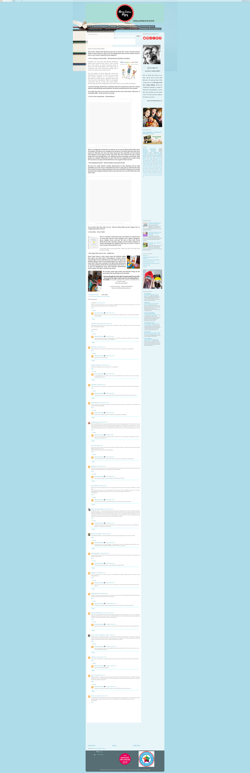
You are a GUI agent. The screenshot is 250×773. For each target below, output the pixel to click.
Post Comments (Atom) (99, 748)
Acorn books (94, 485)
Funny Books (157, 162)
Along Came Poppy (99, 312)
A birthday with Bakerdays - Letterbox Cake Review (155, 223)
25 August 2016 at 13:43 (99, 675)
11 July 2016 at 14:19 (110, 355)
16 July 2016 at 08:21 (102, 485)
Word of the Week (147, 159)
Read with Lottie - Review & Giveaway (154, 243)
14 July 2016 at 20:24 (101, 466)
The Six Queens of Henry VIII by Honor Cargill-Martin (151, 304)
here (158, 34)
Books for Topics (148, 156)
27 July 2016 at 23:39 (110, 563)
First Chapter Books (155, 158)
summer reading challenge (157, 175)
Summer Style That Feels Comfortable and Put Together (151, 314)
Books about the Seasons (150, 167)
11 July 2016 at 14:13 (110, 412)
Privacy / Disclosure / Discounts (96, 31)
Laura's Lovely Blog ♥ (149, 312)
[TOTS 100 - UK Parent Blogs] (99, 754)
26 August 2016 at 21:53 (111, 624)
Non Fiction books (154, 155)
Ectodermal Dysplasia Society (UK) (151, 260)
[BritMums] (100, 751)
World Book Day (155, 172)
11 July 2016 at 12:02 (101, 384)
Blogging (155, 171)
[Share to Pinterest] (107, 294)
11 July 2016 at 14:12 (110, 336)
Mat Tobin (93, 384)
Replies (94, 310)
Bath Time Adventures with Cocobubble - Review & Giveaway (154, 233)
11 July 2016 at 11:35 (101, 347)
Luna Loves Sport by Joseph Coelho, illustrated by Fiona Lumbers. (152, 333)
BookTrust (145, 255)
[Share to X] (104, 294)
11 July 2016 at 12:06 (104, 402)
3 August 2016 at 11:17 (110, 635)
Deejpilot (138, 769)
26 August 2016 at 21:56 (111, 686)
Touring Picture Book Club (147, 26)
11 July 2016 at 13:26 (102, 422)
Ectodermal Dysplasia (133, 28)
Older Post (136, 745)
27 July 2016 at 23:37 (110, 523)
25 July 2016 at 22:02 (100, 572)
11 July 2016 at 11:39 (105, 365)
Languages (122, 28)
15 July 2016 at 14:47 (110, 456)
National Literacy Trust (148, 261)
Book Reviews (99, 296)
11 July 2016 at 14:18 (110, 373)
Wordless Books (157, 173)
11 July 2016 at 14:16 (110, 393)
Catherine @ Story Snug (97, 323)
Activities (93, 296)
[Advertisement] (114, 734)
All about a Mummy (95, 365)
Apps (150, 171)
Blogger (148, 769)
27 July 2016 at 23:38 (110, 542)
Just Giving (110, 31)
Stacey (92, 695)
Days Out (151, 160)
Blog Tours (135, 26)
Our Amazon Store (155, 28)
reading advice (148, 162)
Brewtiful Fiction (95, 402)
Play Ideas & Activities (111, 28)
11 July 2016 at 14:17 (110, 434)
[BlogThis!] (103, 294)
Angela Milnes (94, 593)
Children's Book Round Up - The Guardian (150, 258)
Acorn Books (147, 293)
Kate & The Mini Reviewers (101, 26)
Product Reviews (148, 153)
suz (92, 445)
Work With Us (144, 28)
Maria (92, 675)
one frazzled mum (95, 553)
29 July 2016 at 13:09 (103, 593)
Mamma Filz (147, 331)
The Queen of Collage (96, 533)
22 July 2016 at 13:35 (104, 553)
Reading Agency (147, 265)
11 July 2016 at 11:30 (107, 323)
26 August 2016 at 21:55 (111, 646)
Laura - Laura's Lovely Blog (98, 635)
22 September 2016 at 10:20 (101, 695)
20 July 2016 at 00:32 (108, 509)
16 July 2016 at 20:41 (110, 499)
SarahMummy (94, 422)
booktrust (152, 164)
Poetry (128, 26)
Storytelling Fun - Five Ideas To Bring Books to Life (152, 133)
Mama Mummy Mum (149, 322)
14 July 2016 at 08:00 (97, 445)
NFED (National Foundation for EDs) (151, 263)
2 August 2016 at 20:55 (109, 612)
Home (89, 26)
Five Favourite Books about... (95, 28)
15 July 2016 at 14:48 (110, 476)
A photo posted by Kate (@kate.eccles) (103, 145)
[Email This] (102, 294)
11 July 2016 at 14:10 (110, 312)
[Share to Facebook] (105, 294)
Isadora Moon (159, 168)
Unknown (93, 572)
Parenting (121, 26)
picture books (106, 296)
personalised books (146, 175)
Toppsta (145, 266)
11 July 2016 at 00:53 (100, 302)
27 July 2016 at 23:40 (110, 582)
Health (154, 163)
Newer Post (91, 745)
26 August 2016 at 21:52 (111, 603)
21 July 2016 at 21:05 (106, 533)
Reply (92, 307)
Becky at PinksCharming (97, 612)
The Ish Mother (148, 338)
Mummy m (93, 466)
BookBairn (93, 347)
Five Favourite (158, 160)
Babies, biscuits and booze (97, 509)
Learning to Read (158, 165)
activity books (146, 163)
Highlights (113, 26)
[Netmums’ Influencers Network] (125, 764)
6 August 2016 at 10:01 (101, 657)
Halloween (151, 168)
